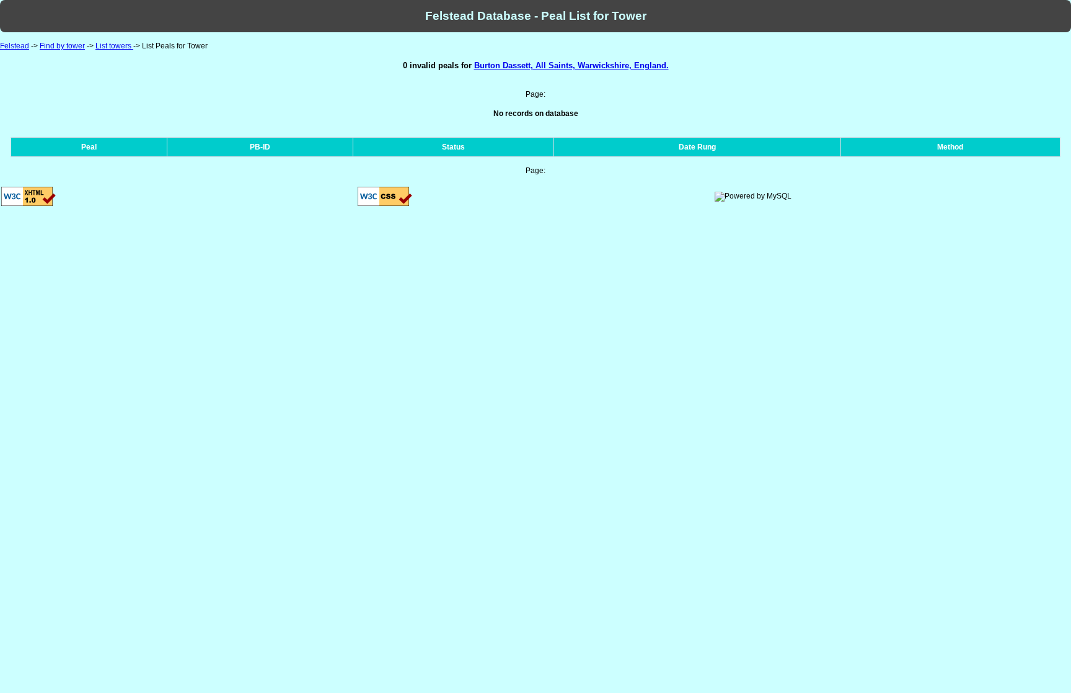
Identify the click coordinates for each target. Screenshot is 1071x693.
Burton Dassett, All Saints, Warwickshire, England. (571, 65)
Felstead (14, 46)
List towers (114, 46)
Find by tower (62, 46)
